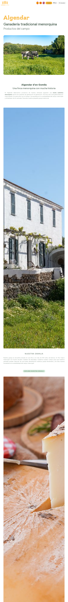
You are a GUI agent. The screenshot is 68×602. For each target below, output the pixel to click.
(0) (55, 3)
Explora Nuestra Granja (34, 371)
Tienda (49, 3)
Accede (62, 3)
